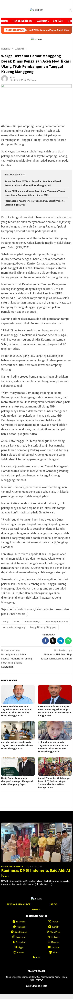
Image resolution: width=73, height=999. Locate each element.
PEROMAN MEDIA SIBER (18, 904)
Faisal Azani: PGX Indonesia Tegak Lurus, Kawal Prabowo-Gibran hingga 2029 (17, 745)
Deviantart (21, 942)
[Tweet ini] (53, 640)
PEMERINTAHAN (16, 866)
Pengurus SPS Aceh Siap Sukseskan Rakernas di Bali (56, 654)
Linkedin (55, 937)
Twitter (55, 921)
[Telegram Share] (60, 640)
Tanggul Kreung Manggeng (43, 627)
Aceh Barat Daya (32, 621)
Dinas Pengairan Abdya (56, 621)
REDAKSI (36, 909)
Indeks (53, 904)
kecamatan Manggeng (14, 627)
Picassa (20, 952)
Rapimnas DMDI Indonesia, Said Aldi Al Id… (35, 873)
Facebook (20, 921)
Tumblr (55, 926)
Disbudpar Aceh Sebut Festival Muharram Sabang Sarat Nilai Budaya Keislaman (16, 658)
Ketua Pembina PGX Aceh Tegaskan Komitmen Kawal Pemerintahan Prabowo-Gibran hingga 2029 (16, 711)
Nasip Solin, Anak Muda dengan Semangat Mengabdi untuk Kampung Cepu (17, 781)
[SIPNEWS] (36, 9)
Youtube (55, 947)
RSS (38, 957)
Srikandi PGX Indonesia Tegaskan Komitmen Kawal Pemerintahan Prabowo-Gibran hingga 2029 (53, 747)
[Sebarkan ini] (45, 640)
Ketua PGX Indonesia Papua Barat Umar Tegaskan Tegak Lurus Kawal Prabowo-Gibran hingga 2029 (54, 711)
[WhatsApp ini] (68, 640)
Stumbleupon (21, 932)
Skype (20, 947)
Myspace (55, 942)
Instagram (20, 937)
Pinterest (21, 926)
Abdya (6, 621)
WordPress (55, 932)
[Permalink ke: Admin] (4, 78)
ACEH (16, 621)
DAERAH (4, 866)
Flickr (55, 952)
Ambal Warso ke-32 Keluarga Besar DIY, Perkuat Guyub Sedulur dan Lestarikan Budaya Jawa (54, 783)
